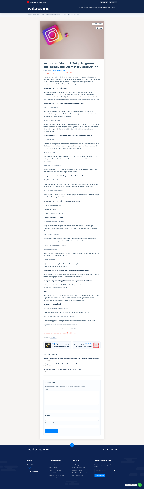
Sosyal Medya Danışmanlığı (79, 473)
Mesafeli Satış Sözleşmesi (57, 475)
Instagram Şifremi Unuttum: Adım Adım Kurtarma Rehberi (62, 364)
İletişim (114, 7)
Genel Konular (61, 70)
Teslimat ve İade (54, 478)
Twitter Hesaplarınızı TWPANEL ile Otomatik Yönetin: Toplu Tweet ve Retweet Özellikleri (72, 358)
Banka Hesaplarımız (77, 475)
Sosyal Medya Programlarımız (80, 465)
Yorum (47, 389)
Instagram (53, 337)
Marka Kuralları (53, 467)
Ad (46, 408)
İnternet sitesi (49, 423)
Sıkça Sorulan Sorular (55, 470)
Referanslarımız (102, 7)
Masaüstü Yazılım (77, 470)
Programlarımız (84, 7)
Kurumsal (52, 465)
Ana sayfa (29, 14)
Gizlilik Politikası (54, 473)
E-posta (48, 415)
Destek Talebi (76, 478)
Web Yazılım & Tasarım (78, 467)
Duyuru (38, 14)
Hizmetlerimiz (93, 7)
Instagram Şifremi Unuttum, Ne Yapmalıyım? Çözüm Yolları (63, 369)
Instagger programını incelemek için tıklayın (60, 73)
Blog (109, 7)
